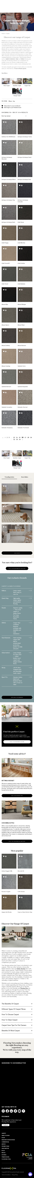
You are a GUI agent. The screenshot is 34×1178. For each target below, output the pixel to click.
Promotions (5, 1146)
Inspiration (5, 1148)
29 (31, 437)
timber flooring (21, 968)
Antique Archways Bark (8, 222)
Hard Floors (5, 1135)
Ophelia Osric (22, 366)
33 (17, 439)
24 (17, 437)
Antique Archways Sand (24, 157)
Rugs (3, 1137)
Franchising (5, 1157)
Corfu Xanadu (21, 891)
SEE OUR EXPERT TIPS (17, 795)
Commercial (5, 1142)
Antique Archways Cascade (23, 200)
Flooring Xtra (24, 988)
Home (3, 33)
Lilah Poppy (5, 243)
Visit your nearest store (17, 741)
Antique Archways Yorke (25, 136)
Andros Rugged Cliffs (7, 871)
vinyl (17, 59)
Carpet (7, 33)
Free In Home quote (20, 68)
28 (28, 437)
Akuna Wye (5, 304)
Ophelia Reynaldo (23, 386)
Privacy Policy (15, 1174)
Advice (4, 1144)
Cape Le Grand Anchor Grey (25, 912)
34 (20, 439)
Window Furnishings (8, 1139)
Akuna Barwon (22, 345)
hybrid (7, 59)
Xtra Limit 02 (21, 871)
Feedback (5, 1125)
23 (14, 437)
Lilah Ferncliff (6, 263)
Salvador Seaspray (7, 427)
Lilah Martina (21, 243)
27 (25, 437)
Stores (4, 1154)
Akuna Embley (6, 345)
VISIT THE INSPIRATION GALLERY (17, 841)
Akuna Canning (6, 366)
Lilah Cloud (5, 284)
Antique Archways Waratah (7, 158)
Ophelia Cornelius (7, 407)
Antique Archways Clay (8, 200)
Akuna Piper (21, 325)
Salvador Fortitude (23, 427)
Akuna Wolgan (22, 304)
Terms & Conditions (6, 1174)
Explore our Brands (17, 697)
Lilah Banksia (21, 284)
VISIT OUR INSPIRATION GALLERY (17, 568)
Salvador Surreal (22, 407)
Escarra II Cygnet (6, 891)
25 (19, 437)
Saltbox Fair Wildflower (8, 136)
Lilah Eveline (21, 263)
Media (3, 1152)
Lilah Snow (21, 222)
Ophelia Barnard (6, 386)
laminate (12, 59)
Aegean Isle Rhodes (7, 912)
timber (23, 59)
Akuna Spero (5, 325)
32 (14, 439)
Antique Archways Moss (9, 179)
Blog (3, 1150)
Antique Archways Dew (24, 179)
